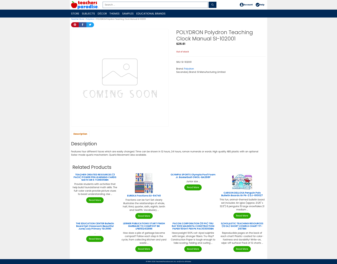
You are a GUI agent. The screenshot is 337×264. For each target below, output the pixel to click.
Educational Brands (150, 13)
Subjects (88, 13)
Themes (114, 13)
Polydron (90, 19)
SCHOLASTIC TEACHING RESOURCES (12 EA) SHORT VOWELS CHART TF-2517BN (242, 226)
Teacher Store (77, 19)
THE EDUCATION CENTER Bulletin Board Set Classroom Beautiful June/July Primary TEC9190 (95, 226)
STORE (75, 13)
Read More (95, 200)
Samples (128, 13)
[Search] (212, 5)
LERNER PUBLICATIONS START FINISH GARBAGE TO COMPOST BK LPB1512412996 (144, 226)
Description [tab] (80, 133)
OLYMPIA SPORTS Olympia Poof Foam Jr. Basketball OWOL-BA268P (193, 176)
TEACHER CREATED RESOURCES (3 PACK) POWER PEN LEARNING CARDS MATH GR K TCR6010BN (95, 177)
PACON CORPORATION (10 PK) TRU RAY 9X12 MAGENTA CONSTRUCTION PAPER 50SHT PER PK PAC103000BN (193, 226)
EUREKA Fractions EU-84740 (144, 195)
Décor (102, 13)
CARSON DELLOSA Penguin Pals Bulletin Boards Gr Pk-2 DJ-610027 (242, 194)
